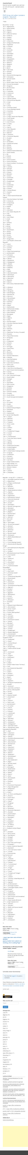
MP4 (4, 1044)
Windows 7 (5, 1068)
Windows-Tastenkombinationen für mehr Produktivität (13, 1079)
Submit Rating (6, 933)
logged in (14, 976)
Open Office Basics (7, 1053)
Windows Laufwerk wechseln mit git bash (13, 1082)
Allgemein (5, 1015)
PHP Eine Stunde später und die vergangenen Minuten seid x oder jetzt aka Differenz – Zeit (14, 1094)
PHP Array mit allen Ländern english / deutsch (14, 16)
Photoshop (5, 1055)
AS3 (4, 1017)
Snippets (13, 934)
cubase (4, 1026)
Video (4, 1066)
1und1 (4, 1012)
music (4, 1046)
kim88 (9, 951)
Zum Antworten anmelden (19, 967)
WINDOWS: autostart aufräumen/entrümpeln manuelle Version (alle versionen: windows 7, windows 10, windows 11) (14, 1090)
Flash (4, 1028)
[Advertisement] (15, 1136)
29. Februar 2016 (13, 932)
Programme (6, 1059)
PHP (10, 934)
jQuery (4, 1039)
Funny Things (6, 1030)
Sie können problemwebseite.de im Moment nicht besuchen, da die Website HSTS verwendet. (13, 1085)
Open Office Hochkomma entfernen (12, 1106)
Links (4, 1041)
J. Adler (5, 18)
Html (4, 1032)
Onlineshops (6, 1050)
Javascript (5, 1037)
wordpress (5, 1071)
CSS (4, 1024)
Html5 (4, 1035)
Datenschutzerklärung (8, 1120)
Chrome (5, 1021)
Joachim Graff (6, 1111)
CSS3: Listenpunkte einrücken (18, 1111)
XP (3, 1073)
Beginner (5, 1019)
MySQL (4, 1048)
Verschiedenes (6, 1064)
